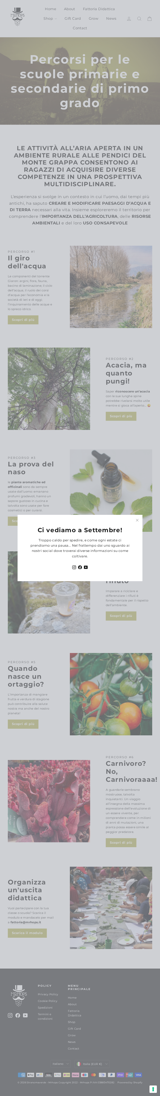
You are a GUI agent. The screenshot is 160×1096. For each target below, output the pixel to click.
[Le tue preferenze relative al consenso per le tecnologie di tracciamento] (153, 1089)
